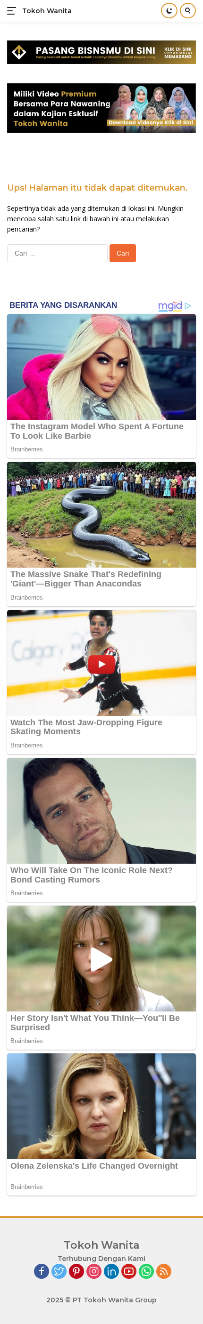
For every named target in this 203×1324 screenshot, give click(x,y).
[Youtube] (128, 1272)
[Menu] (13, 11)
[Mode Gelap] (169, 10)
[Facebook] (41, 1272)
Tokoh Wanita (47, 11)
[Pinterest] (76, 1272)
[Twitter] (59, 1272)
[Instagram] (94, 1272)
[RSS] (163, 1272)
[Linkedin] (111, 1272)
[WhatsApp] (146, 1272)
